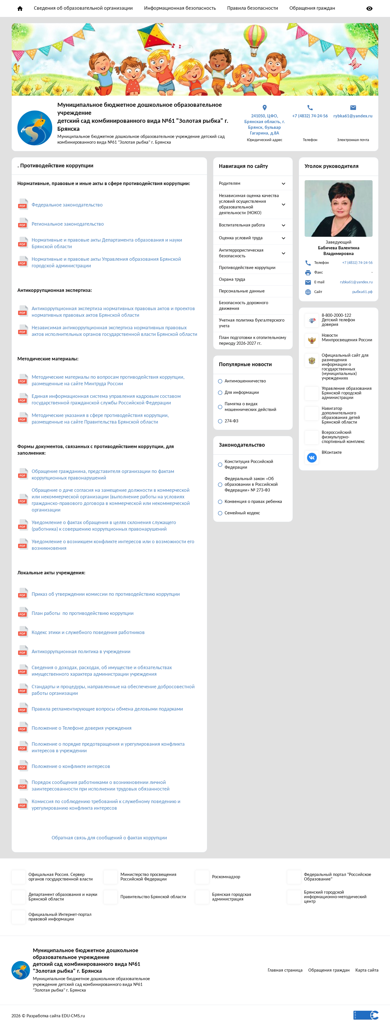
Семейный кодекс (242, 513)
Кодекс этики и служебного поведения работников (88, 632)
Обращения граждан (312, 8)
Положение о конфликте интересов (71, 766)
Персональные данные (242, 291)
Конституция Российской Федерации (249, 465)
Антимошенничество (245, 381)
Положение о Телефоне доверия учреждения (82, 728)
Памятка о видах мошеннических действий (250, 407)
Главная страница (285, 970)
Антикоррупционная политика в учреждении (81, 652)
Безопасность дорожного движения (243, 306)
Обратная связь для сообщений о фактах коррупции (109, 838)
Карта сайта (367, 970)
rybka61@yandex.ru (356, 282)
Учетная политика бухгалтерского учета (251, 323)
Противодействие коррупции (247, 268)
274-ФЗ (231, 421)
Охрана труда (232, 279)
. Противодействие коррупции (55, 166)
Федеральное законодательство (67, 205)
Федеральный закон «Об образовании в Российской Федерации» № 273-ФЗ (251, 485)
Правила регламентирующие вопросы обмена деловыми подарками (107, 709)
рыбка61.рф (362, 292)
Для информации (242, 392)
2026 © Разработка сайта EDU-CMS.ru (48, 1016)
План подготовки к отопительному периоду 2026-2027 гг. (252, 341)
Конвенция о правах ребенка (253, 502)
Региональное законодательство (68, 224)
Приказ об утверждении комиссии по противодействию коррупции (106, 594)
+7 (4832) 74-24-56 (357, 263)
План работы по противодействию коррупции (83, 613)
